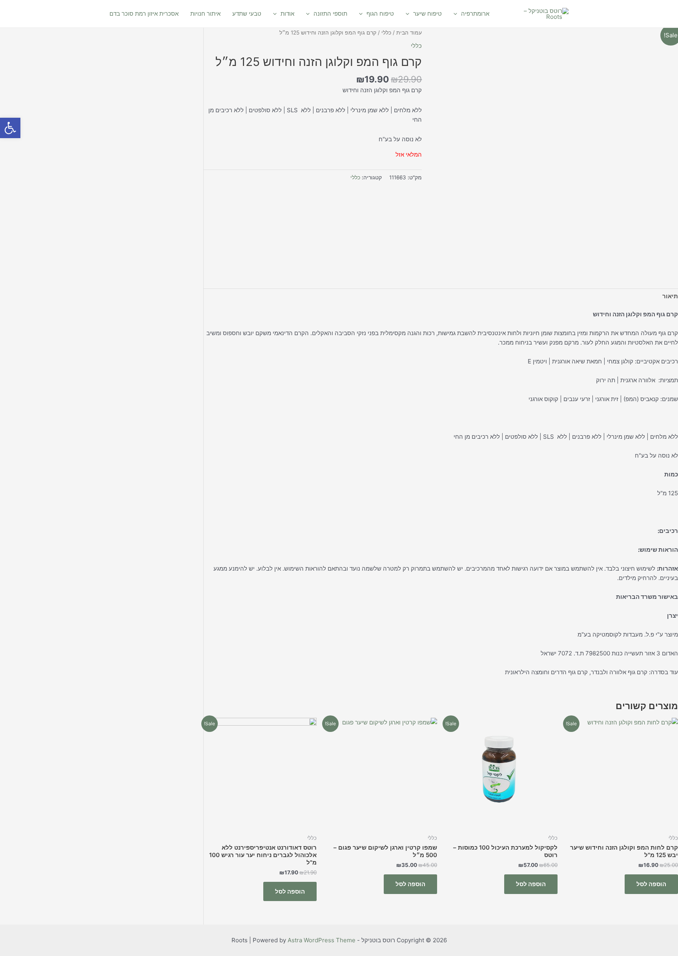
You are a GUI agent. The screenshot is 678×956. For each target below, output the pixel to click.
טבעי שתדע (246, 13)
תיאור (670, 296)
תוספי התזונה (330, 13)
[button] (10, 128)
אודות (287, 13)
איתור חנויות (205, 13)
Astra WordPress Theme (321, 940)
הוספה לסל (651, 884)
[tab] (670, 296)
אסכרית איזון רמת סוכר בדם (144, 13)
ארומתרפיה (475, 13)
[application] (457, 13)
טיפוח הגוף (380, 13)
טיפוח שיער (427, 13)
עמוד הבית (409, 32)
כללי (386, 32)
